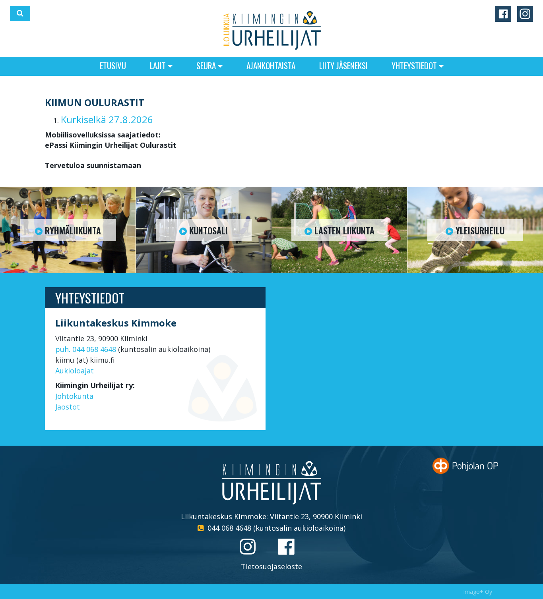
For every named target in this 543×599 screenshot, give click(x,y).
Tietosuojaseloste (271, 566)
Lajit (159, 65)
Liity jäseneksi (343, 65)
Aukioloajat (74, 370)
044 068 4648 (229, 528)
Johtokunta (74, 396)
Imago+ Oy (477, 591)
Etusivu (113, 65)
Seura (207, 65)
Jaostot (67, 407)
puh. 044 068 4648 (85, 349)
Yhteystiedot (415, 65)
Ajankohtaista (270, 65)
